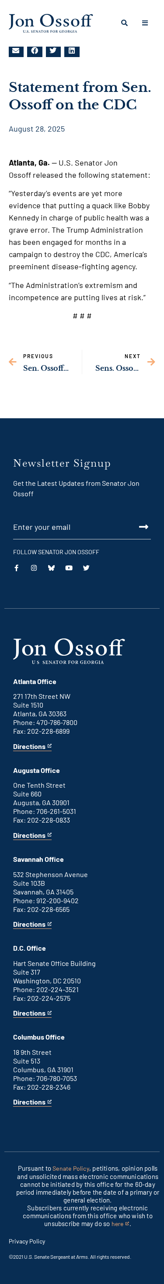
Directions (29, 746)
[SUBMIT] (82, 527)
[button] (16, 50)
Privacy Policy (27, 1241)
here (120, 1224)
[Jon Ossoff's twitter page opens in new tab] (86, 568)
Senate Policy (70, 1168)
